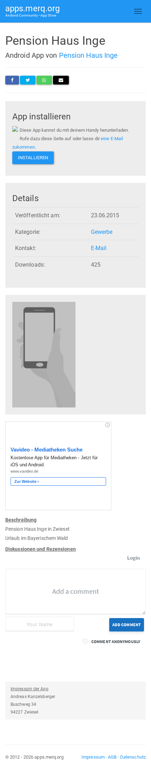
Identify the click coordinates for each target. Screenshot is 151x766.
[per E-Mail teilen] (61, 80)
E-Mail (99, 248)
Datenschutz (133, 757)
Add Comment (126, 624)
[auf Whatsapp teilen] (44, 80)
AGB (112, 757)
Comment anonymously (115, 641)
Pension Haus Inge (88, 55)
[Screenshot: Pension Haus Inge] (44, 354)
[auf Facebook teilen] (12, 80)
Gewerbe (102, 232)
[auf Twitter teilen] (27, 80)
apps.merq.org (32, 10)
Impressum (93, 757)
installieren (33, 157)
